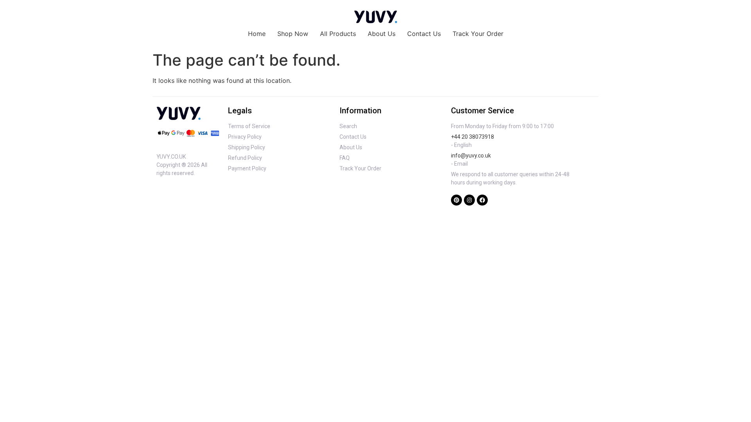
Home (257, 34)
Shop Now (292, 34)
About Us (381, 34)
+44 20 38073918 (472, 137)
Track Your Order (478, 34)
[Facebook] (482, 200)
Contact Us (424, 34)
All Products (338, 34)
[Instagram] (469, 200)
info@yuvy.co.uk (471, 155)
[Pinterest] (456, 200)
